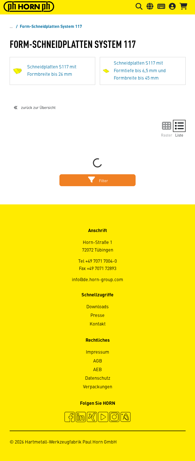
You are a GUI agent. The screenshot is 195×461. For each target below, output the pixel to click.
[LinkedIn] (81, 418)
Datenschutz (97, 378)
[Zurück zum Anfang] (172, 443)
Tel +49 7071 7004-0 (97, 261)
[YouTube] (103, 418)
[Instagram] (114, 418)
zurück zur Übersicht (38, 108)
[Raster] (166, 126)
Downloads (97, 307)
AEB (97, 370)
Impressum (97, 352)
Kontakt (98, 324)
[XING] (92, 418)
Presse (97, 315)
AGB (97, 361)
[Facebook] (69, 418)
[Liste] (179, 126)
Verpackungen (97, 387)
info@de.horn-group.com (97, 280)
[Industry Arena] (125, 418)
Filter (103, 181)
